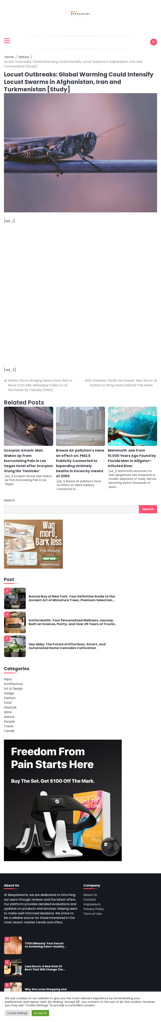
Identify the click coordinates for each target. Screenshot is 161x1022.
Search (9, 500)
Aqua (8, 679)
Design (9, 693)
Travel (8, 726)
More (8, 712)
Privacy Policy (93, 909)
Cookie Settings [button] (17, 1013)
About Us (90, 895)
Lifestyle (10, 707)
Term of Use (92, 914)
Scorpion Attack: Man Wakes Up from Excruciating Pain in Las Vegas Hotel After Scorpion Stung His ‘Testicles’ (28, 460)
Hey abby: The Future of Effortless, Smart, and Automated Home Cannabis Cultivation (67, 646)
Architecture (13, 684)
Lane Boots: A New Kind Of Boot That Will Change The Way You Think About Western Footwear (44, 968)
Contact (89, 899)
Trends (9, 731)
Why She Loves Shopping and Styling (46, 991)
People (9, 721)
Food (7, 703)
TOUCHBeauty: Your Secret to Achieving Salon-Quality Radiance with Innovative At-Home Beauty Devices (44, 945)
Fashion (10, 698)
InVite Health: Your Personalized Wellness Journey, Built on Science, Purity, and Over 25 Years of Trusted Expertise (73, 622)
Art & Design (13, 688)
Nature (9, 717)
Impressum (92, 904)
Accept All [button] (40, 1013)
